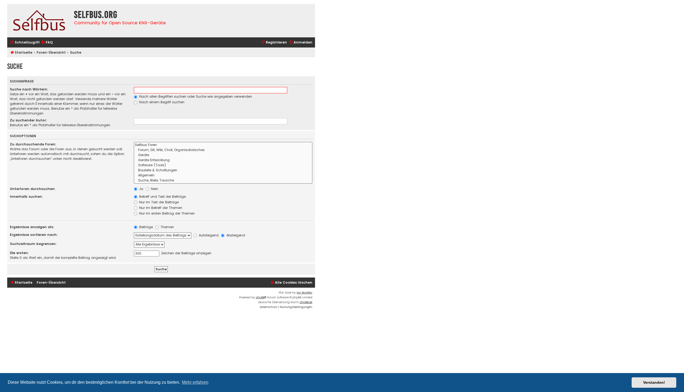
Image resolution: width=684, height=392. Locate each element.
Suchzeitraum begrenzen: (33, 243)
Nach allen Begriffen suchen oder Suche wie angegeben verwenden (195, 96)
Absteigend (235, 235)
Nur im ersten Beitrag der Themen (166, 213)
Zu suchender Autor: (28, 120)
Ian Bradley (304, 293)
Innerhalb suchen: (26, 196)
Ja (140, 189)
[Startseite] (39, 20)
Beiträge (145, 227)
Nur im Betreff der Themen (160, 207)
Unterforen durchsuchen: (33, 189)
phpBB (260, 297)
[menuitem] (47, 42)
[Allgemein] (223, 175)
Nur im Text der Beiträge (158, 202)
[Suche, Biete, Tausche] (223, 180)
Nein (154, 189)
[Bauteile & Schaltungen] (223, 170)
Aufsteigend (208, 235)
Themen (167, 227)
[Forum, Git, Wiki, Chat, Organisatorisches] (223, 150)
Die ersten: (19, 253)
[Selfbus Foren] (223, 145)
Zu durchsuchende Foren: (33, 144)
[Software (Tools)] (223, 165)
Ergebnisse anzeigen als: (32, 227)
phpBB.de (306, 302)
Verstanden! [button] (654, 382)
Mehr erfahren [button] (195, 382)
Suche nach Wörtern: (29, 89)
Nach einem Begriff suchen (161, 102)
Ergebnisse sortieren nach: (34, 234)
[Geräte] (223, 155)
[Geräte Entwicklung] (223, 160)
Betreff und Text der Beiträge (162, 196)
